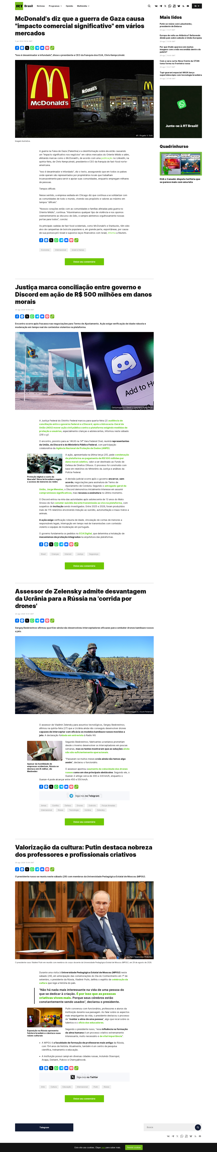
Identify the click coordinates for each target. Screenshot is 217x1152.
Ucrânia (88, 810)
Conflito (55, 805)
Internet (68, 554)
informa (112, 233)
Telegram (44, 1127)
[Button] (188, 6)
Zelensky (101, 810)
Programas (54, 6)
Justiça (80, 554)
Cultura (54, 1087)
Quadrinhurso (174, 146)
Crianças (55, 554)
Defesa (68, 805)
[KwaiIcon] (174, 6)
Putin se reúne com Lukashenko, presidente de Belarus (176, 25)
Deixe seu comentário (84, 262)
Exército (92, 805)
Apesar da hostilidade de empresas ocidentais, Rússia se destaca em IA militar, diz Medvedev (43, 768)
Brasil (43, 554)
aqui (103, 1147)
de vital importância (111, 1036)
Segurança (93, 554)
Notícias (41, 6)
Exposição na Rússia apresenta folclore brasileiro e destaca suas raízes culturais (44, 1033)
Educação (67, 1087)
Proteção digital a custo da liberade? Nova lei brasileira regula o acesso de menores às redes (44, 479)
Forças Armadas (108, 805)
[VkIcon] (156, 6)
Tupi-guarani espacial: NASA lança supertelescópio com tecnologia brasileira (181, 73)
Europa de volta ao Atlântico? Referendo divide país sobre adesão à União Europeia (181, 36)
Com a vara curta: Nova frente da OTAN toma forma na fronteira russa (179, 62)
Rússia (60, 810)
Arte (43, 1087)
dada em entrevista (73, 735)
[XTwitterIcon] (165, 6)
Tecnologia (74, 810)
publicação (107, 158)
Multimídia (82, 6)
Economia (45, 250)
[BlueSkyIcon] (179, 6)
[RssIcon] (183, 6)
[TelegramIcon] (161, 6)
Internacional (60, 250)
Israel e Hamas (78, 250)
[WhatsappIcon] (170, 6)
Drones (80, 805)
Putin (96, 1087)
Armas (43, 805)
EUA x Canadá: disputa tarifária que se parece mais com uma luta (180, 180)
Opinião (69, 6)
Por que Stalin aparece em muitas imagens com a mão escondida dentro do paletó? (180, 49)
